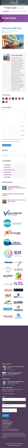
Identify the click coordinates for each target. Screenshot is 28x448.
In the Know (7, 167)
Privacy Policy (17, 445)
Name (22, 126)
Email (22, 130)
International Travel (9, 170)
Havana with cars (11, 28)
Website (23, 135)
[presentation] (9, 410)
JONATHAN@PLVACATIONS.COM (19, 4)
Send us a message (6, 423)
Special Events (7, 174)
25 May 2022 (6, 31)
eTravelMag (7, 165)
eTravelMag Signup (14, 2)
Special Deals (7, 172)
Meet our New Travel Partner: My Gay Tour (17, 200)
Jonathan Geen (7, 32)
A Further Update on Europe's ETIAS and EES (13, 194)
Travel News (7, 177)
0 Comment (15, 31)
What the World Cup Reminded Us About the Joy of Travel (16, 188)
